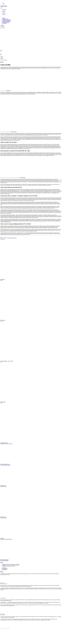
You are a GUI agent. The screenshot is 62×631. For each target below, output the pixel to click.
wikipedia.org (8, 90)
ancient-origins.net (13, 131)
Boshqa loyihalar (5, 568)
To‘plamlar (4, 565)
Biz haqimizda (4, 569)
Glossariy (3, 566)
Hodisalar (3, 564)
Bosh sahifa (4, 567)
